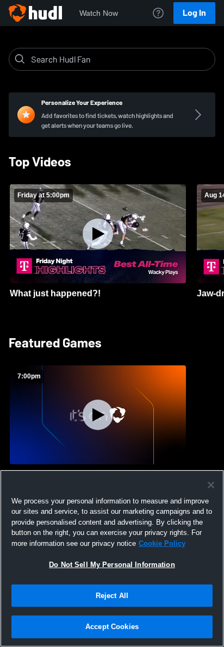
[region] (112, 558)
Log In (194, 12)
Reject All (112, 596)
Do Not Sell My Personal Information (112, 565)
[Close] (211, 485)
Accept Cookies (112, 627)
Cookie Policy (162, 543)
